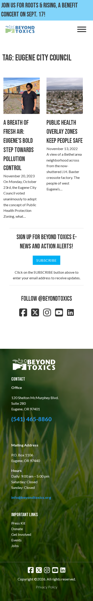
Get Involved (21, 534)
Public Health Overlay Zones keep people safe (64, 132)
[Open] (81, 29)
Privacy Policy (46, 587)
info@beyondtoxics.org (31, 497)
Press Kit (18, 523)
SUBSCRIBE (46, 260)
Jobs (15, 545)
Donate (17, 529)
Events (16, 540)
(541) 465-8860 (31, 419)
